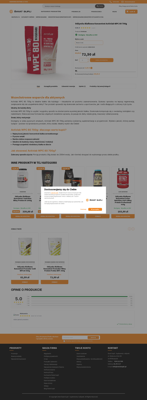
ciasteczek (54, 193)
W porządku (95, 209)
